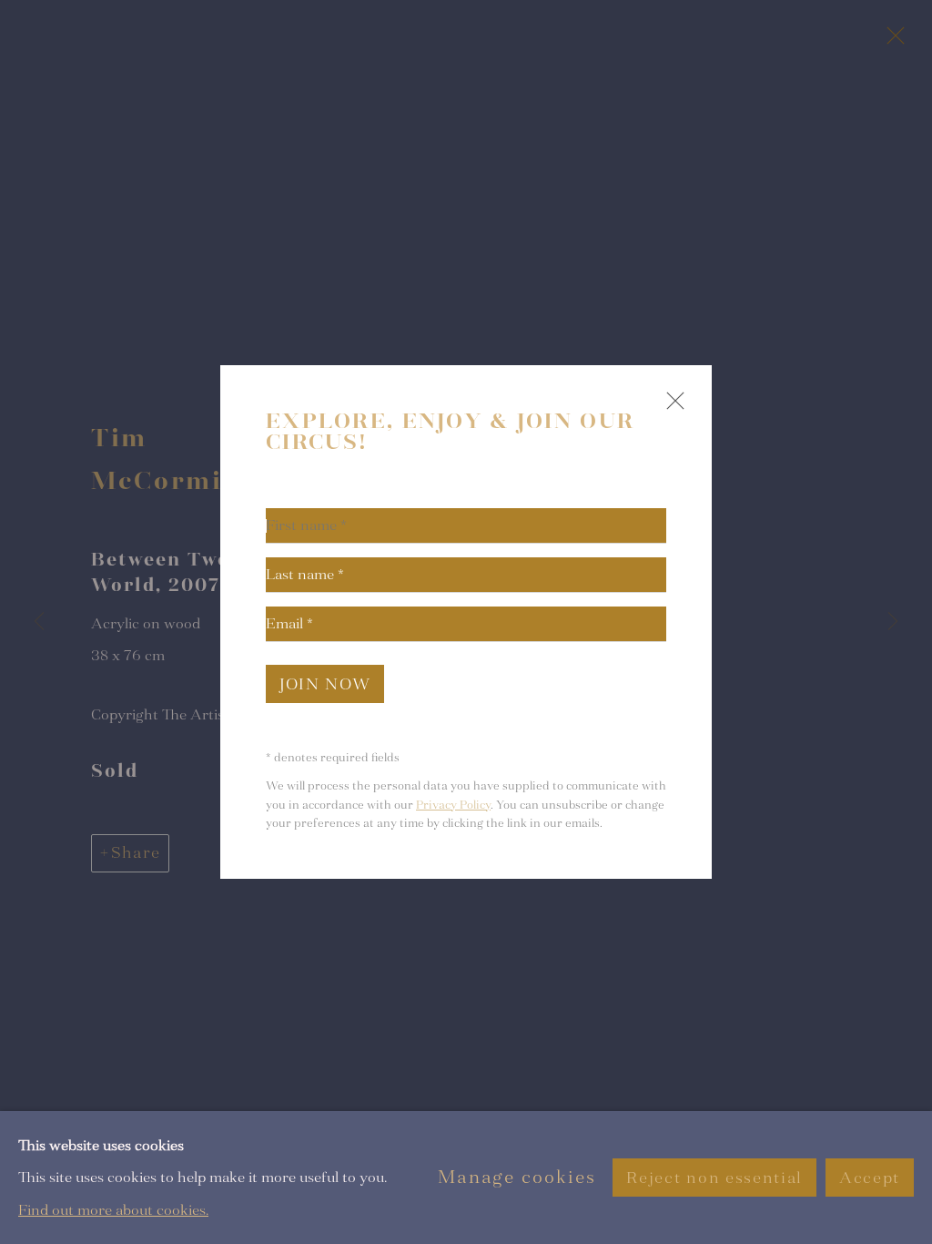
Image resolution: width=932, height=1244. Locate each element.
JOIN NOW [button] (324, 684)
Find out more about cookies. (113, 1210)
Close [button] (670, 408)
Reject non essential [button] (714, 1178)
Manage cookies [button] (517, 1177)
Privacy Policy (453, 805)
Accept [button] (869, 1178)
